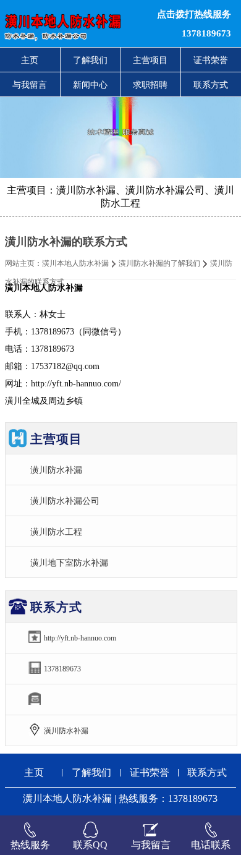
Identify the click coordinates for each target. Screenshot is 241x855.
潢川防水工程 (56, 532)
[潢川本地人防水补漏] (73, 23)
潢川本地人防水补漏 (75, 263)
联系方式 (207, 772)
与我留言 (29, 85)
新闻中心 (90, 85)
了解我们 (90, 60)
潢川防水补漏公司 (64, 501)
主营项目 (150, 60)
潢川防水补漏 (56, 470)
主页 (29, 60)
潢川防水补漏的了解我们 (159, 263)
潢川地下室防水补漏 (69, 563)
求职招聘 (150, 85)
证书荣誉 (149, 772)
